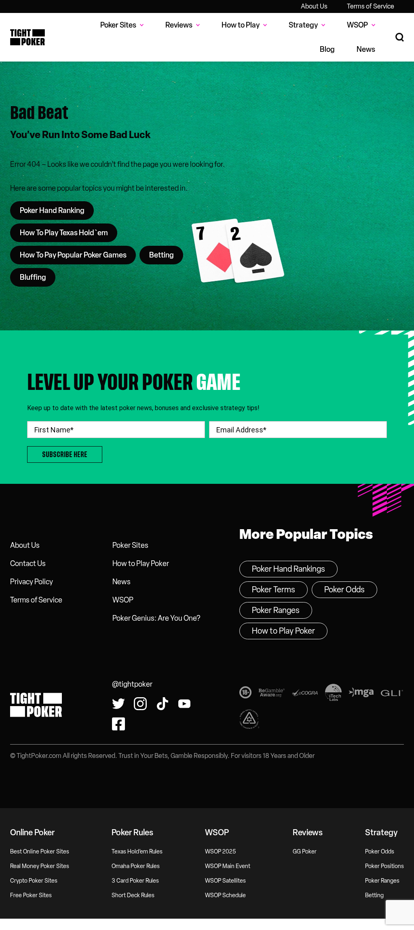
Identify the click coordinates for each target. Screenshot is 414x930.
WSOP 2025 (220, 851)
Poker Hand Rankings (288, 569)
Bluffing (33, 277)
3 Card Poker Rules (135, 880)
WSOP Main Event (227, 866)
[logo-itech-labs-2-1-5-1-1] (333, 694)
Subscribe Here (64, 454)
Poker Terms (273, 589)
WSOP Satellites (225, 880)
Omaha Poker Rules (136, 866)
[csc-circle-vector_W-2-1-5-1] (249, 720)
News (366, 49)
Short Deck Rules (133, 895)
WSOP (122, 600)
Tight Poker (27, 37)
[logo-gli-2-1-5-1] (392, 694)
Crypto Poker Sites (33, 880)
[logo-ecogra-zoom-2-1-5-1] (305, 694)
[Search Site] (399, 37)
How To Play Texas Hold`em (64, 232)
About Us (314, 6)
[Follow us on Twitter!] (118, 703)
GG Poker (305, 851)
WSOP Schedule (225, 895)
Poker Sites (130, 545)
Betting (161, 255)
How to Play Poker (140, 563)
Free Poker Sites (31, 895)
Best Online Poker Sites (39, 851)
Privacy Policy (31, 581)
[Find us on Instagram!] (140, 703)
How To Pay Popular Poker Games (73, 255)
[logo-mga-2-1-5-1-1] (361, 693)
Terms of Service (370, 6)
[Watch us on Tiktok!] (162, 703)
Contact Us (28, 563)
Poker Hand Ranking (52, 210)
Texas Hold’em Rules (137, 851)
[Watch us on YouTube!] (184, 703)
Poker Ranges (276, 610)
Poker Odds (344, 589)
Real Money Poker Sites (39, 866)
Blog (327, 49)
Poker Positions (384, 866)
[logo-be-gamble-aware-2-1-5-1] (272, 694)
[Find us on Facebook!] (118, 723)
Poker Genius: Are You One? (156, 618)
